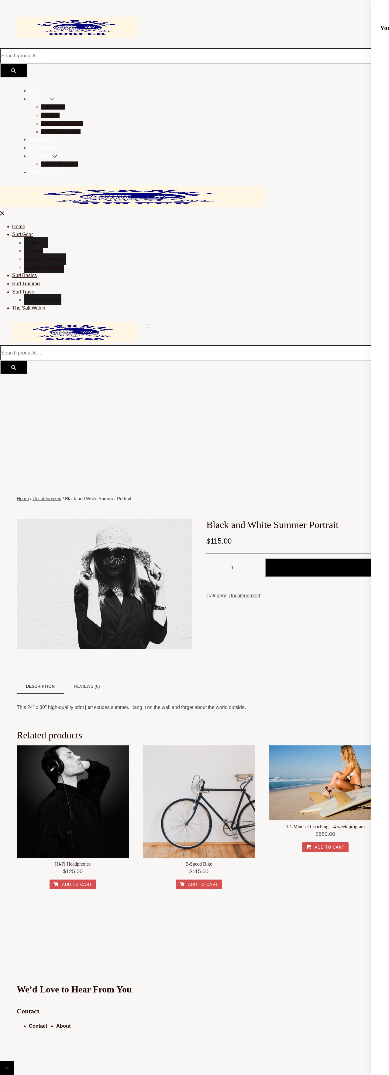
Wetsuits (50, 115)
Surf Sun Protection (62, 123)
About (63, 1026)
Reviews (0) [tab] (87, 686)
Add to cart (323, 567)
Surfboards (53, 107)
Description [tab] (40, 686)
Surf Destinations (59, 164)
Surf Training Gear (61, 131)
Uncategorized (47, 498)
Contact (38, 1026)
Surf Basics (41, 139)
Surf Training (43, 147)
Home (35, 90)
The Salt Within (45, 172)
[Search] (13, 70)
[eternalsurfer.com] (77, 36)
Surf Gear (39, 98)
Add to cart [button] (76, 884)
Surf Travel (40, 155)
